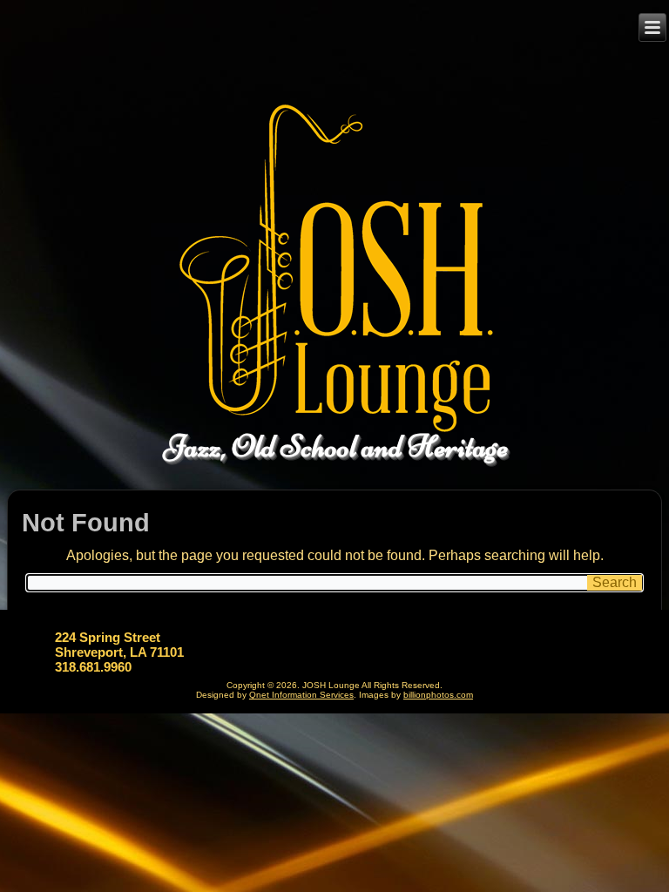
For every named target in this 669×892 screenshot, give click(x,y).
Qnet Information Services (301, 694)
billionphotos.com (438, 694)
